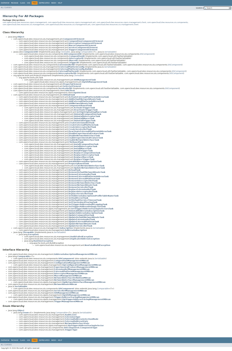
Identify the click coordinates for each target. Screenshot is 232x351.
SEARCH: (199, 8)
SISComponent (147, 54)
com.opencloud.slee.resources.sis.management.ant (67, 24)
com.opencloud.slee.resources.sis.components (167, 22)
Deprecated (44, 3)
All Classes (6, 7)
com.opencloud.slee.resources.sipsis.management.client (121, 22)
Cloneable (65, 52)
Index (53, 3)
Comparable (86, 52)
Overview (5, 3)
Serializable (110, 52)
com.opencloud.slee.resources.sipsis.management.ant (71, 22)
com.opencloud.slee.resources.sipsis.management (25, 22)
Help (60, 3)
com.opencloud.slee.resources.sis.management (23, 24)
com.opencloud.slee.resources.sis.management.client (114, 24)
